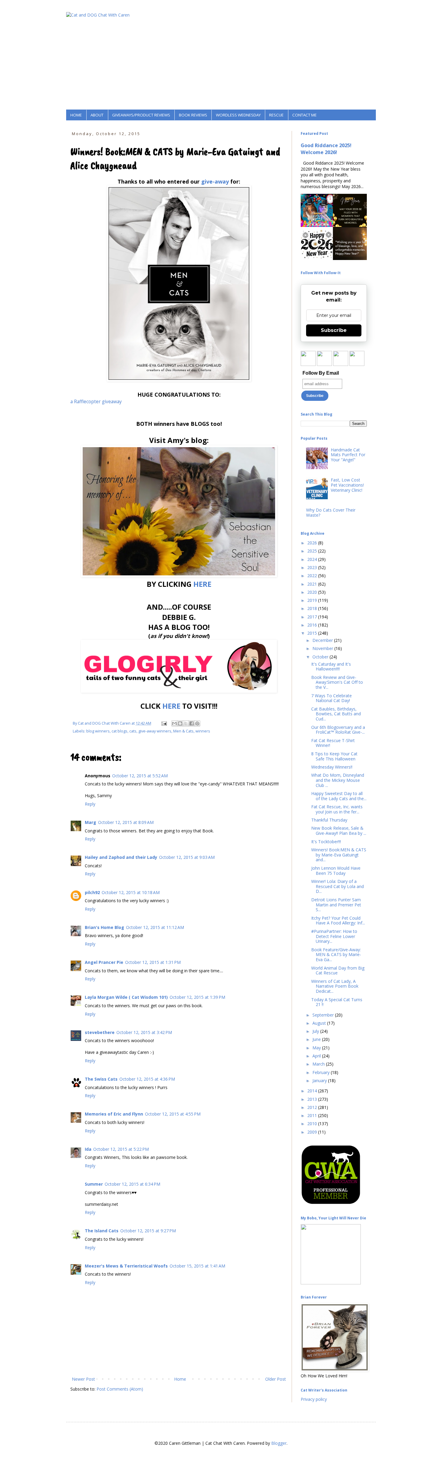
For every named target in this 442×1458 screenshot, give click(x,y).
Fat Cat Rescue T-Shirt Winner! (333, 743)
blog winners (98, 731)
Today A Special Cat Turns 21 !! (336, 1002)
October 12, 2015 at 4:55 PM (173, 1114)
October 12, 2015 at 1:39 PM (197, 997)
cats (133, 731)
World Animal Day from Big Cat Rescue (337, 970)
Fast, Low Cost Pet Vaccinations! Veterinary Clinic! (347, 485)
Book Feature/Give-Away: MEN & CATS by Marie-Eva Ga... (336, 955)
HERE (202, 584)
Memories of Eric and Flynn (114, 1114)
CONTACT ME (304, 115)
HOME (76, 115)
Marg (90, 822)
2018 (312, 608)
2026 (312, 543)
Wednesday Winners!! (331, 767)
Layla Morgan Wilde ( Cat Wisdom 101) (126, 997)
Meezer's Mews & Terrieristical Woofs (126, 1266)
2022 (312, 575)
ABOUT (97, 115)
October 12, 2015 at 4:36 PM (147, 1079)
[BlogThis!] (180, 723)
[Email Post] (164, 723)
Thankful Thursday (329, 820)
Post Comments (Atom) (120, 1389)
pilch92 (92, 892)
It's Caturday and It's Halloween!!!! (331, 666)
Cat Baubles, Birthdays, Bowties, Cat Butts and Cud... (336, 714)
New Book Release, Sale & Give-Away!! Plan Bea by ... (338, 830)
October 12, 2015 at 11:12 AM (155, 927)
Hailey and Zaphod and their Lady (121, 857)
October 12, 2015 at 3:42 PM (144, 1032)
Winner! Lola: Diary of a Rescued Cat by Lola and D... (337, 886)
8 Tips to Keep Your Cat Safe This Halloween (334, 756)
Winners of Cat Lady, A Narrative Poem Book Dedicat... (334, 986)
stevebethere (100, 1032)
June (317, 1039)
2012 (312, 1107)
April (317, 1056)
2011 (312, 1115)
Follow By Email (320, 373)
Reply (90, 804)
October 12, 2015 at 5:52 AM (140, 776)
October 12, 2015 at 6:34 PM (132, 1184)
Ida (88, 1149)
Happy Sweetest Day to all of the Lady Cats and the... (339, 796)
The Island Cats (101, 1231)
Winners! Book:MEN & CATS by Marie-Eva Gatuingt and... (338, 855)
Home (180, 1379)
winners (202, 731)
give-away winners (154, 731)
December (323, 640)
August (319, 1023)
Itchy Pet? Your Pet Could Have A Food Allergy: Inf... (338, 920)
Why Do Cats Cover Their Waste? (330, 512)
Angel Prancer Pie (104, 962)
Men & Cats (183, 731)
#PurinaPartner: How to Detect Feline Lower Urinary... (334, 936)
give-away (214, 181)
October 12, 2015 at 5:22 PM (121, 1149)
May (317, 1048)
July (316, 1031)
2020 (312, 592)
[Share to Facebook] (192, 723)
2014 (312, 1091)
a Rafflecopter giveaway (96, 401)
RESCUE (276, 115)
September (323, 1015)
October (321, 657)
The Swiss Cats (101, 1079)
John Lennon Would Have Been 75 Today (336, 870)
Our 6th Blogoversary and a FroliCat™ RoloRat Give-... (338, 729)
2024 (312, 559)
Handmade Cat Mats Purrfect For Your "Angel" (348, 455)
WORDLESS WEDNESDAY (238, 115)
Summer (94, 1184)
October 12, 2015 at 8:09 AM (126, 822)
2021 (312, 584)
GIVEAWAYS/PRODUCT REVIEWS (141, 115)
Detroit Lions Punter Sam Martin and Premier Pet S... (336, 905)
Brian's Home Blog (104, 927)
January (320, 1080)
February (321, 1072)
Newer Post (83, 1379)
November (323, 648)
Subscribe (334, 330)
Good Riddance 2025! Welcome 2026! (326, 149)
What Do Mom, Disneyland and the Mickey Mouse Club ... (337, 780)
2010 (312, 1123)
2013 (312, 1099)
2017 (312, 617)
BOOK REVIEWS (193, 115)
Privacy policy (314, 1399)
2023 (312, 567)
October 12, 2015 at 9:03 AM (187, 857)
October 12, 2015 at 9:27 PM (148, 1231)
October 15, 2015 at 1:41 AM (197, 1266)
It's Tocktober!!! (326, 841)
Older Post (275, 1379)
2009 (312, 1132)
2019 (312, 600)
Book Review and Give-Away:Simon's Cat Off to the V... (337, 682)
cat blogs (119, 731)
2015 (312, 633)
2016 (312, 625)
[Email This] (174, 723)
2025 (312, 551)
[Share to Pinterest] (197, 723)
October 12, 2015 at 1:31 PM (153, 962)
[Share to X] (186, 723)
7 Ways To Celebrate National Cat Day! (331, 698)
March (319, 1064)
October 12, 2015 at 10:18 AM (131, 892)
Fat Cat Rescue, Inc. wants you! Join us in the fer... (337, 809)
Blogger (279, 1443)
